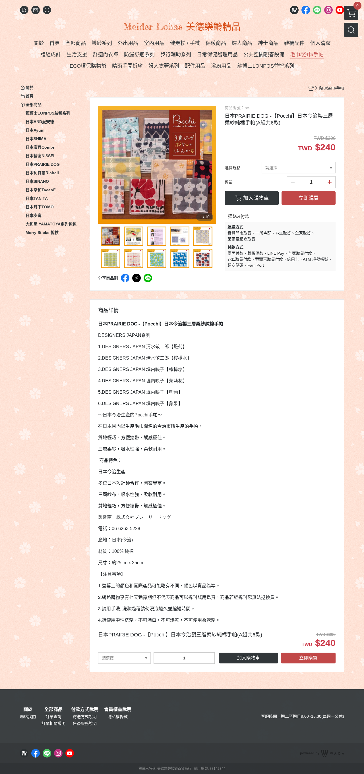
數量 (229, 182)
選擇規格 (233, 167)
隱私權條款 (118, 717)
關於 (27, 709)
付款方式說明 (84, 709)
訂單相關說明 (53, 723)
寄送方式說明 (85, 717)
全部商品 (53, 709)
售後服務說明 (85, 723)
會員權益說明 (117, 709)
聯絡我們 (28, 717)
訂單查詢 (53, 717)
